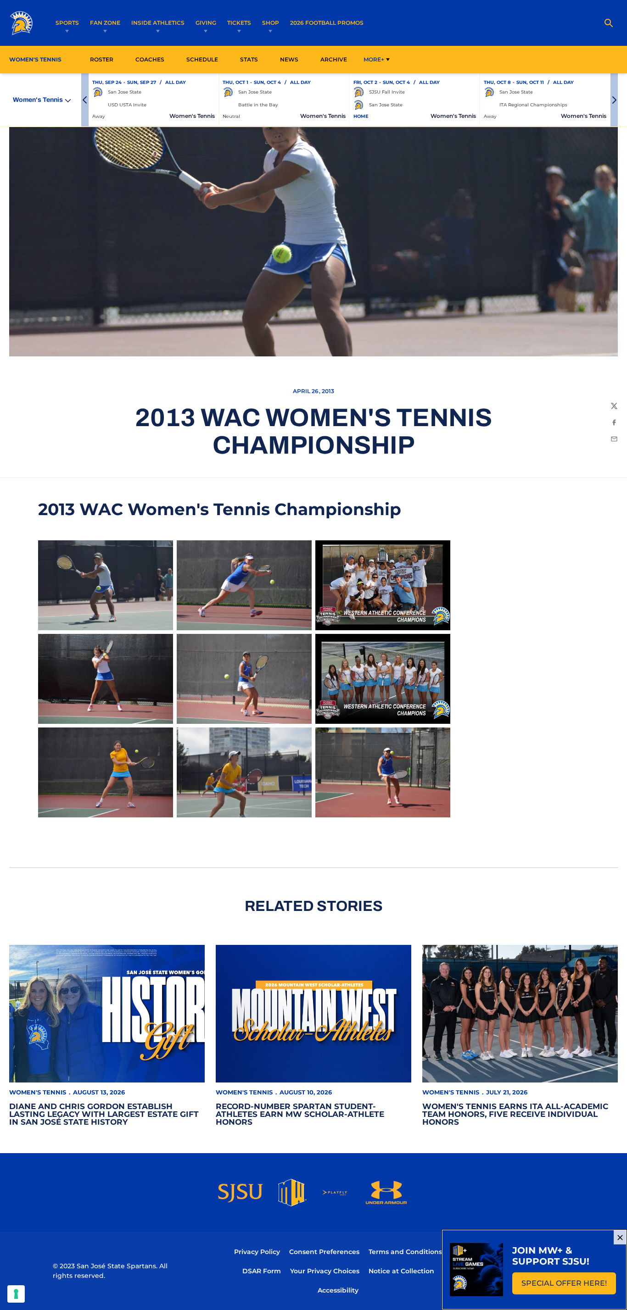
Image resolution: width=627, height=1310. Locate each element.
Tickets (239, 22)
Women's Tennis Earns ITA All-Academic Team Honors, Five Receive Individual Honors (515, 1114)
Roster (101, 59)
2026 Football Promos (327, 22)
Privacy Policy (257, 1252)
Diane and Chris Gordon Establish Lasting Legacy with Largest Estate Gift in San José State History (104, 1114)
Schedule (202, 59)
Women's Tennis (37, 1092)
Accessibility (338, 1290)
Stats (251, 59)
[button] (85, 100)
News (289, 59)
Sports (67, 22)
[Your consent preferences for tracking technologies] (16, 1294)
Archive (333, 59)
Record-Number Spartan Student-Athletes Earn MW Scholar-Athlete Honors (300, 1114)
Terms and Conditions (405, 1252)
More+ (374, 59)
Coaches (149, 59)
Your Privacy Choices (324, 1271)
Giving (206, 22)
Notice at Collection (401, 1271)
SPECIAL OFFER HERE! (568, 1286)
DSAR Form (261, 1271)
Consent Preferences (324, 1252)
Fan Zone (105, 22)
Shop (270, 22)
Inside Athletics (158, 22)
